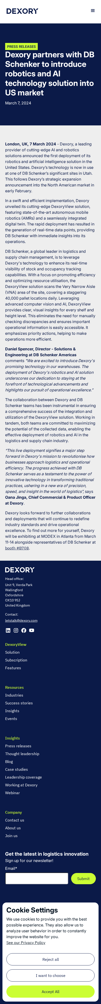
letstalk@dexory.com (21, 620)
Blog (9, 761)
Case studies (16, 769)
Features (13, 667)
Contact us (14, 820)
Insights (12, 710)
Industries (14, 695)
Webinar (12, 792)
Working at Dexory (21, 784)
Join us (11, 835)
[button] (93, 11)
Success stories (19, 702)
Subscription (16, 660)
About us (13, 827)
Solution (12, 652)
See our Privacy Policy (25, 942)
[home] (22, 10)
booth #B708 (17, 548)
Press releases (18, 745)
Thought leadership (22, 753)
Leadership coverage (23, 777)
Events (11, 718)
